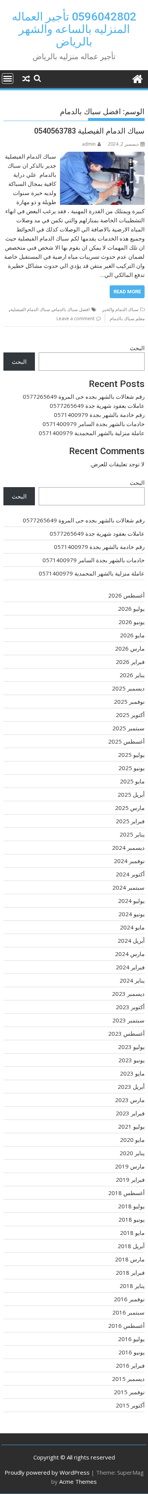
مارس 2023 (130, 1100)
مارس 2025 (130, 807)
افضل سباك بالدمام (71, 309)
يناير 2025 (132, 834)
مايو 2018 (132, 1232)
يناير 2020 (132, 1153)
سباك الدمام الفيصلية (30, 309)
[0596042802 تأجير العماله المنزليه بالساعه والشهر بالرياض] (137, 78)
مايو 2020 (132, 1139)
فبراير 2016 (130, 1365)
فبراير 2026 (130, 661)
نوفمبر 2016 (129, 1299)
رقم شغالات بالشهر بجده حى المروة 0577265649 (84, 396)
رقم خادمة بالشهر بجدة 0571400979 (99, 414)
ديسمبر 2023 (128, 993)
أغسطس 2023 (126, 1033)
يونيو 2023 (131, 1060)
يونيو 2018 (131, 1219)
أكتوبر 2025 (130, 715)
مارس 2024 (130, 954)
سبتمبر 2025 (128, 728)
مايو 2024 (132, 927)
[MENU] (7, 78)
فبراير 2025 (130, 821)
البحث (137, 348)
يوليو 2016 (131, 1339)
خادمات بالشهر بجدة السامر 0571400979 (94, 424)
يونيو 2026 (131, 622)
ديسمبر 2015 (128, 1378)
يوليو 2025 (131, 754)
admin (89, 144)
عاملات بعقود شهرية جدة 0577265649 (97, 405)
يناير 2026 (132, 675)
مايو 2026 (132, 635)
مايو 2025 (132, 781)
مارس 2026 (130, 648)
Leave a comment (75, 318)
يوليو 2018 (131, 1206)
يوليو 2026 (131, 608)
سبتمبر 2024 (128, 887)
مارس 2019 (130, 1166)
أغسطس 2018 (126, 1193)
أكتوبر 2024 (130, 874)
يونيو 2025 (131, 768)
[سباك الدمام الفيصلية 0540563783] (102, 156)
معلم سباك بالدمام (127, 318)
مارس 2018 (130, 1259)
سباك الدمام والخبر (120, 309)
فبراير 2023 (130, 1113)
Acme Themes (78, 1481)
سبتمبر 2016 (128, 1312)
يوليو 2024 (131, 900)
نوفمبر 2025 (129, 701)
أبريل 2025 (131, 794)
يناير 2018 (132, 1286)
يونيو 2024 (131, 914)
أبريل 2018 (131, 1246)
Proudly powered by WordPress (47, 1472)
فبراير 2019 (130, 1179)
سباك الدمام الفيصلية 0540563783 (89, 130)
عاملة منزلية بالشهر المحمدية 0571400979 (92, 433)
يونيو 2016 (131, 1352)
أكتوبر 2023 (130, 1007)
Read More (127, 291)
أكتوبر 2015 (130, 1405)
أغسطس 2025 (126, 741)
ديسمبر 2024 (128, 847)
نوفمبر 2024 (129, 861)
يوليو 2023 (131, 1047)
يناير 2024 (132, 980)
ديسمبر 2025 (128, 688)
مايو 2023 (132, 1073)
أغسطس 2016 (126, 1325)
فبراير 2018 (130, 1272)
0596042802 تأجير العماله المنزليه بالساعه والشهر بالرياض (74, 29)
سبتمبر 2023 (128, 1020)
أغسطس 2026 (126, 595)
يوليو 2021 (131, 1126)
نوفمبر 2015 (129, 1392)
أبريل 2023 (131, 1086)
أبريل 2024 (131, 940)
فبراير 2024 (130, 967)
